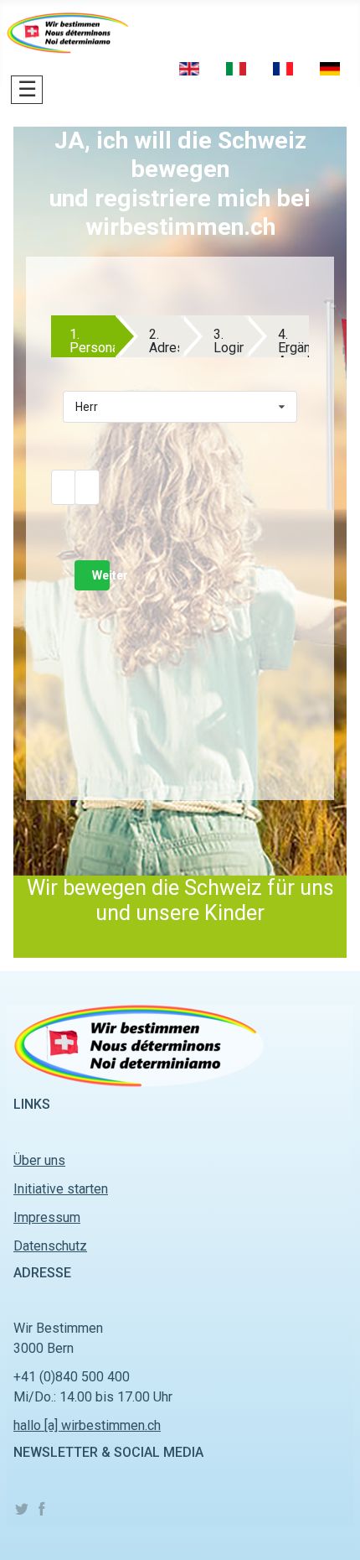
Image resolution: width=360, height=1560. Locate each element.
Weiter (101, 575)
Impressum (46, 1217)
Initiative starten (60, 1189)
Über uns (39, 1160)
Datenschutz (50, 1246)
